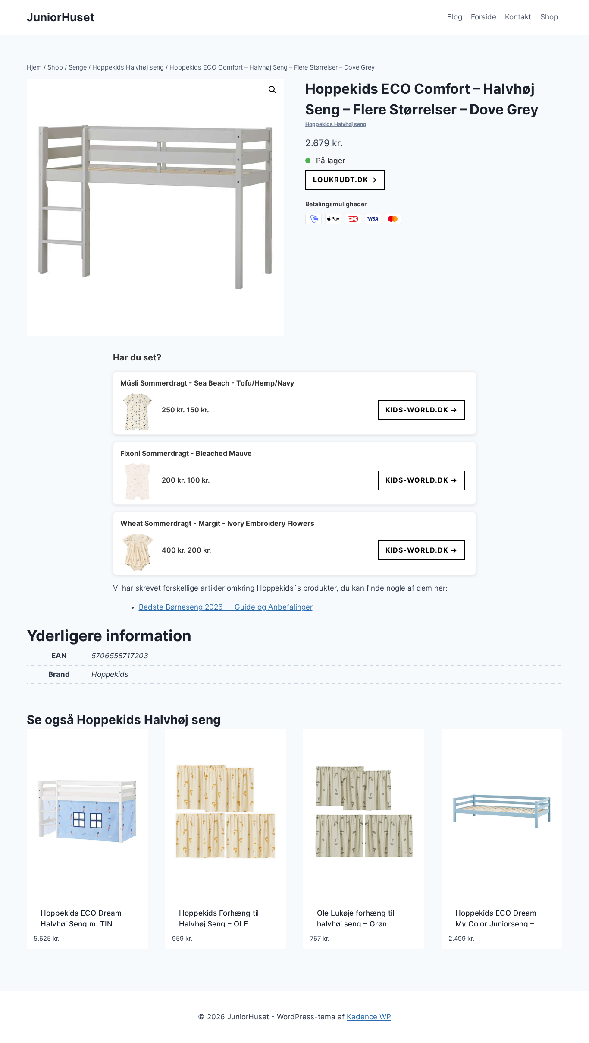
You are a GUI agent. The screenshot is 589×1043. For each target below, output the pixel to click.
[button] (272, 90)
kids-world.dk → (421, 409)
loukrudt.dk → (345, 179)
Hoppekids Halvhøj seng (336, 124)
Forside (483, 17)
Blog (454, 17)
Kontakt (518, 17)
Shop (549, 17)
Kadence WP (369, 1016)
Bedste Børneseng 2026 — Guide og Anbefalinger (226, 607)
